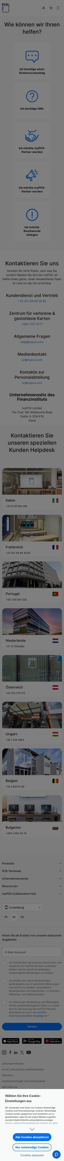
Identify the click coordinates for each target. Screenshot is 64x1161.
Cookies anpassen (32, 1155)
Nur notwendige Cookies (32, 1147)
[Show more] (32, 1128)
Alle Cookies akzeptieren (32, 1137)
